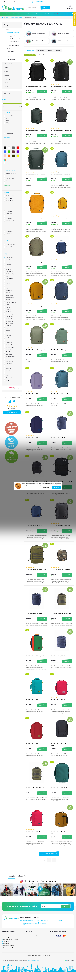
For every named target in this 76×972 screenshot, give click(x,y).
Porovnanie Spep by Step (33, 935)
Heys (8, 283)
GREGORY (9, 344)
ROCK (8, 328)
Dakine (9, 335)
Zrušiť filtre (12, 387)
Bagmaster (9, 288)
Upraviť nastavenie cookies (33, 960)
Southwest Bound (10, 356)
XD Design (9, 314)
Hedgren (9, 342)
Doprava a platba (12, 1)
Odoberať (66, 906)
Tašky (6, 71)
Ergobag (9, 307)
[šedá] (14, 148)
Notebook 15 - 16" (11, 173)
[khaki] (14, 156)
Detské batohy (10, 51)
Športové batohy (11, 49)
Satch (8, 309)
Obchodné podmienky (8, 950)
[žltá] (18, 156)
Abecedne (57, 50)
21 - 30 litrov (10, 196)
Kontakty (4, 1)
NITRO (8, 290)
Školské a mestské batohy (13, 32)
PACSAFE (9, 300)
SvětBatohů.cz (30, 955)
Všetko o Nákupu (7, 941)
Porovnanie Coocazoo (32, 937)
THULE (8, 269)
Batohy (7, 29)
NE (7, 180)
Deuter (8, 264)
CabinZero (9, 133)
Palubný (9, 211)
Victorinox (9, 340)
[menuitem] (7, 14)
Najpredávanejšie (30, 50)
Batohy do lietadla (11, 54)
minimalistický (9, 216)
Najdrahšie (49, 50)
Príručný (9, 213)
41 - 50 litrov (10, 200)
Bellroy (8, 359)
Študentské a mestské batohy (14, 42)
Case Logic (9, 271)
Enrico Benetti (10, 347)
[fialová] (18, 152)
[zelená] (9, 152)
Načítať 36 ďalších (47, 854)
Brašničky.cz (38, 955)
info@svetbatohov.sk (28, 920)
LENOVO (8, 363)
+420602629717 (44, 920)
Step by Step (9, 274)
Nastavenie (46, 487)
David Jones (9, 321)
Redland (8, 366)
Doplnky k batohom (11, 59)
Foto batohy (10, 56)
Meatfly (9, 337)
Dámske (8, 246)
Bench (8, 352)
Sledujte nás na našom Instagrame (40, 881)
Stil (7, 373)
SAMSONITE (9, 297)
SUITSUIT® (9, 295)
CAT (7, 276)
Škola (6, 67)
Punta (8, 370)
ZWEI (8, 311)
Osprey (8, 304)
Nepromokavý (10, 220)
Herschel (9, 316)
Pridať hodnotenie (12, 412)
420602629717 (60, 920)
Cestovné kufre (8, 63)
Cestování (9, 233)
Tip (7, 118)
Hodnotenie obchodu (8, 948)
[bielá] (9, 148)
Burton (8, 259)
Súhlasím (57, 487)
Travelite (9, 281)
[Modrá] (5, 152)
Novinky (7, 83)
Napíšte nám (6, 943)
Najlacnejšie (40, 50)
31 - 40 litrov (10, 198)
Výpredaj (7, 79)
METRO (8, 326)
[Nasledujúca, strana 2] (49, 860)
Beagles (8, 349)
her (7, 380)
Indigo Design (9, 323)
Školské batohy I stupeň (14, 39)
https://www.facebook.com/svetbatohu (30, 923)
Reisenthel (9, 278)
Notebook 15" (9, 178)
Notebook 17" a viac (11, 176)
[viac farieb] (5, 160)
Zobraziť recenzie (11, 878)
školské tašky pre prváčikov (12, 35)
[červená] (18, 148)
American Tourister (11, 302)
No (7, 163)
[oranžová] (9, 156)
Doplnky (7, 75)
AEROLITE (9, 333)
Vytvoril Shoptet (70, 960)
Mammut (8, 267)
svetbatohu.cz (43, 923)
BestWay (9, 354)
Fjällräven (9, 330)
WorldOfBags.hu (46, 955)
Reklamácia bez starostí (8, 945)
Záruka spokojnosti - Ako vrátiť (10, 939)
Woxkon (8, 368)
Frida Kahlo (9, 378)
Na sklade (9, 116)
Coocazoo (9, 285)
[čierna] (5, 148)
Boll (8, 262)
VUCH (8, 375)
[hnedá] (14, 152)
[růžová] (5, 156)
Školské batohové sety (14, 45)
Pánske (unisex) (10, 244)
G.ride (8, 293)
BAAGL (9, 318)
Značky (7, 86)
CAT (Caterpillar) (10, 361)
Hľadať (45, 7)
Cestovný (9, 218)
